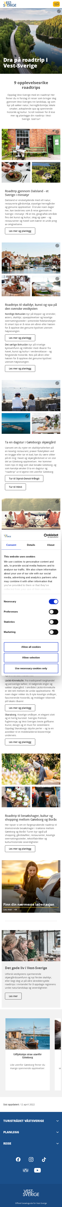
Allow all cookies (31, 646)
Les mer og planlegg (20, 230)
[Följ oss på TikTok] (44, 1159)
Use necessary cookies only (31, 668)
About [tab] (50, 544)
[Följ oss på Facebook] (18, 1159)
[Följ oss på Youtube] (37, 1170)
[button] (31, 144)
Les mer (13, 996)
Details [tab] (31, 544)
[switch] (53, 611)
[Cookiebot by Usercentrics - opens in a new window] (44, 536)
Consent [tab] (11, 544)
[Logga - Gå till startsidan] (14, 4)
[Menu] (56, 4)
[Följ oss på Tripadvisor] (25, 1170)
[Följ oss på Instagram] (31, 1159)
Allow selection (31, 657)
